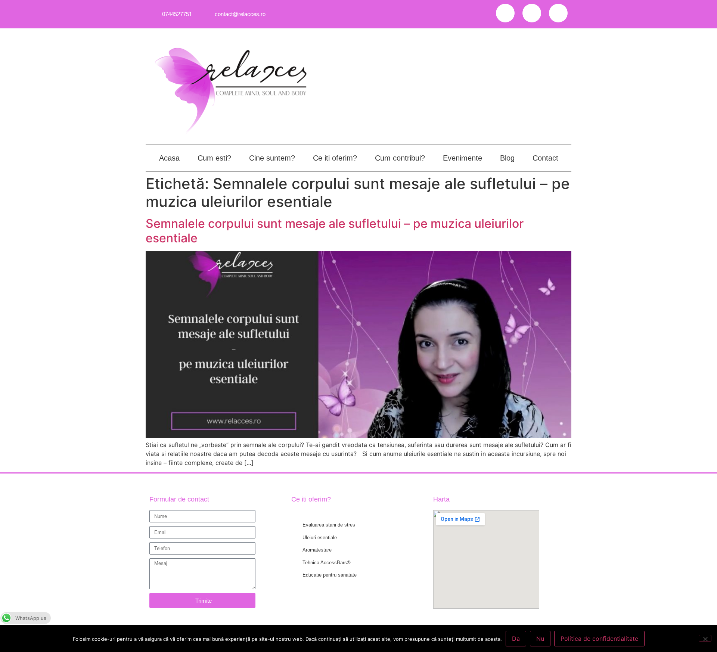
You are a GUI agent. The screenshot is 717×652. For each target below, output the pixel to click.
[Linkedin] (558, 13)
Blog (507, 158)
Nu (540, 638)
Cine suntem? (272, 158)
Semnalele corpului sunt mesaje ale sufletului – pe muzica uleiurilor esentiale (335, 230)
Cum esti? (214, 158)
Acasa (169, 158)
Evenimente (462, 158)
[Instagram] (531, 13)
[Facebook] (505, 13)
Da (516, 638)
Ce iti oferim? (335, 158)
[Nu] (705, 638)
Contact (545, 158)
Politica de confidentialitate (599, 638)
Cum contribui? (400, 158)
